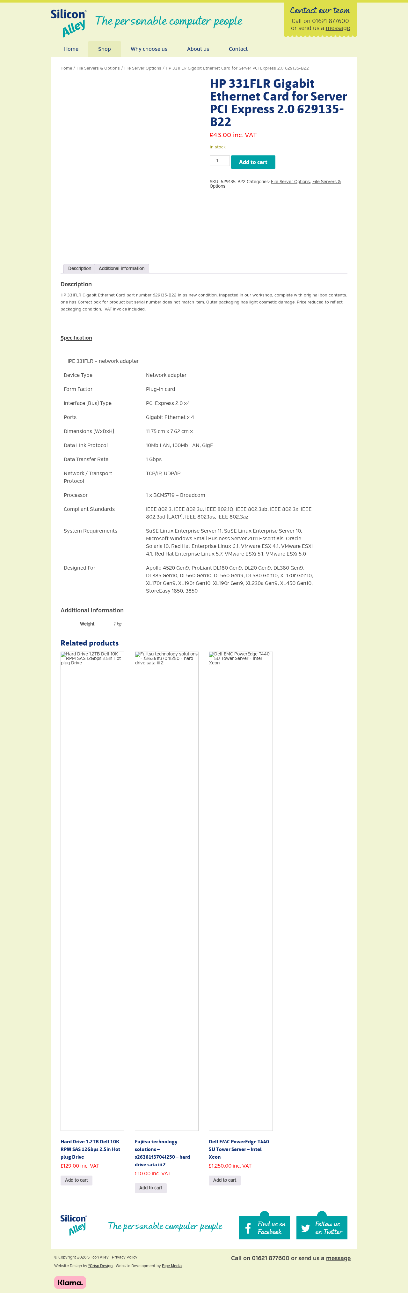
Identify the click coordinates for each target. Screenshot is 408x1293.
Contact (238, 49)
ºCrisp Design (100, 1266)
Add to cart (253, 162)
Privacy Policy (124, 1257)
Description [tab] (79, 268)
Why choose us (149, 49)
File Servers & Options (98, 68)
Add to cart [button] (76, 1180)
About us (198, 49)
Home (71, 49)
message (338, 28)
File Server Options (142, 68)
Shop (104, 49)
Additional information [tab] (121, 268)
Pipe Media (172, 1266)
